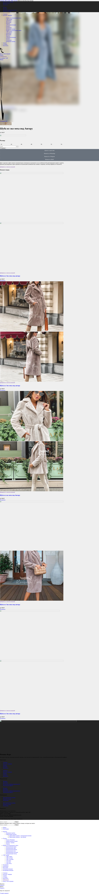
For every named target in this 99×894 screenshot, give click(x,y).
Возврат (5, 781)
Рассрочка (5, 800)
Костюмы (8, 22)
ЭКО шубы (9, 19)
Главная (5, 762)
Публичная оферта (8, 785)
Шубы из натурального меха (13, 18)
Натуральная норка (11, 846)
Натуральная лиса (11, 851)
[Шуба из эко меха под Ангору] (31, 440)
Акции (5, 765)
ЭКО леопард (9, 859)
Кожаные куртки (10, 833)
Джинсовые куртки (11, 834)
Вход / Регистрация (8, 881)
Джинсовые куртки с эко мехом (17, 837)
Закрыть (2, 885)
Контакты (5, 768)
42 (1, 144)
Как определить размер (9, 797)
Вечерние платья (10, 29)
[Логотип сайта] (2, 52)
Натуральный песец (11, 853)
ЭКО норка (9, 856)
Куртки (8, 23)
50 (41, 144)
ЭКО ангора (9, 858)
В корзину (3, 148)
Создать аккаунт (4, 893)
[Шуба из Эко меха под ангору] (31, 173)
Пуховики (9, 27)
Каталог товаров (7, 764)
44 (11, 144)
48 (31, 144)
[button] (2, 280)
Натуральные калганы (12, 852)
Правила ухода (7, 799)
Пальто (8, 26)
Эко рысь (8, 860)
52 (51, 144)
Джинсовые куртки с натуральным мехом (20, 835)
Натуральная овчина (11, 849)
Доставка (5, 782)
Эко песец (9, 863)
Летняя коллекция (11, 25)
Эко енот (8, 862)
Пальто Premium (10, 840)
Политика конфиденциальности (11, 784)
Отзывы (5, 766)
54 (61, 144)
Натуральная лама (11, 848)
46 (21, 144)
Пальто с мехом (10, 842)
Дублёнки (8, 20)
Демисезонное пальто (12, 841)
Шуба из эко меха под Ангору (10, 495)
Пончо (8, 844)
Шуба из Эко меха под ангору (10, 276)
